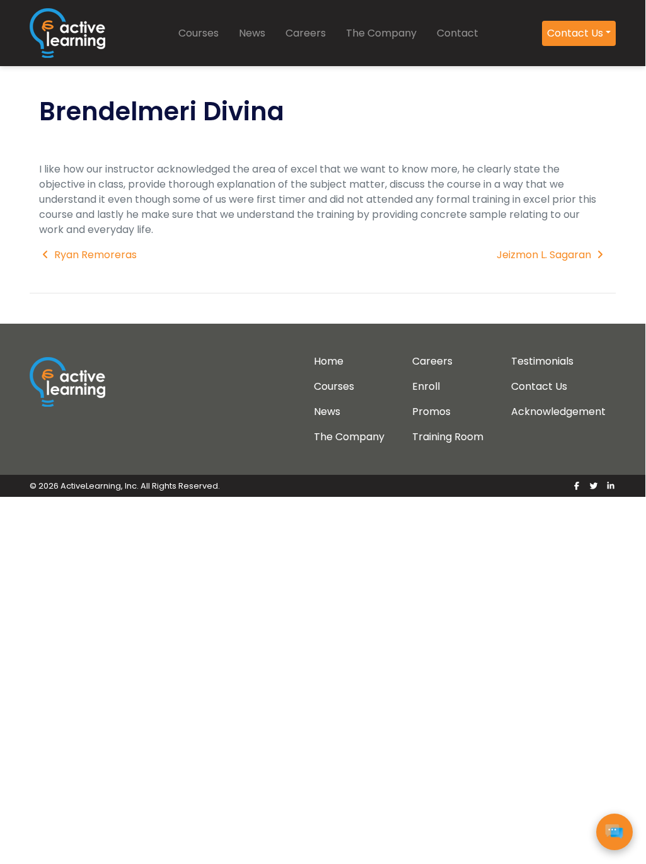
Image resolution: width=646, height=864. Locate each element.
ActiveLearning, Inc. (100, 485)
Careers (306, 33)
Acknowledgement (558, 411)
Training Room (447, 436)
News (252, 33)
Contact (457, 33)
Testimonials (542, 361)
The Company (381, 33)
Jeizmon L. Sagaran (545, 254)
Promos (431, 411)
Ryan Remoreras (94, 254)
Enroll (426, 386)
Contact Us (575, 33)
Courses (198, 33)
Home (328, 361)
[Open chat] (614, 832)
